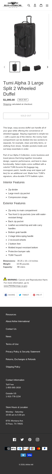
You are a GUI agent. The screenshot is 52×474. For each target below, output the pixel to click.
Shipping (7, 104)
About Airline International (17, 321)
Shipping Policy (13, 367)
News (8, 336)
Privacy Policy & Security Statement (23, 351)
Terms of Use (12, 344)
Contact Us (11, 329)
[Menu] (47, 5)
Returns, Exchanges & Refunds (21, 359)
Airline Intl (29, 465)
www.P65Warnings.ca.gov (15, 286)
